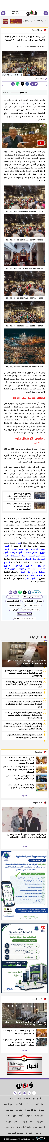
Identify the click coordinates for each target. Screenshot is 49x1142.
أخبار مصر (37, 1098)
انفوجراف (39, 1121)
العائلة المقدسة (13, 601)
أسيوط (39, 601)
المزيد (24, 795)
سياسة (27, 1098)
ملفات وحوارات (27, 1121)
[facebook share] (27, 84)
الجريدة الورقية (12, 1121)
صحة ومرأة (8, 1110)
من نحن (38, 1133)
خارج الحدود (9, 1104)
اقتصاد (11, 1098)
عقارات (19, 1110)
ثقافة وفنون (40, 1104)
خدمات (42, 1110)
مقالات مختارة (30, 1110)
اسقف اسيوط (13, 596)
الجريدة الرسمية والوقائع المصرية (31, 1127)
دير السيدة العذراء (32, 605)
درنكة (22, 103)
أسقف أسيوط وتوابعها (32, 596)
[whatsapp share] (17, 84)
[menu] (46, 13)
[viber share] (10, 592)
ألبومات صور (18, 1115)
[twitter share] (22, 84)
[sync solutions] (40, 1139)
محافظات (20, 1104)
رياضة (19, 1098)
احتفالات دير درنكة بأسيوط (24, 618)
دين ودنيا (39, 1115)
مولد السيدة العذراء (30, 609)
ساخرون (29, 1115)
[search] (3, 13)
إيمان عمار (40, 79)
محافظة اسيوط (15, 605)
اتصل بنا (29, 1133)
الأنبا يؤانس (28, 601)
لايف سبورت (9, 1127)
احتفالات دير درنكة (24, 614)
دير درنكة (14, 609)
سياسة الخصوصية (15, 1133)
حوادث (29, 1104)
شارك (33, 83)
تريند (8, 1115)
